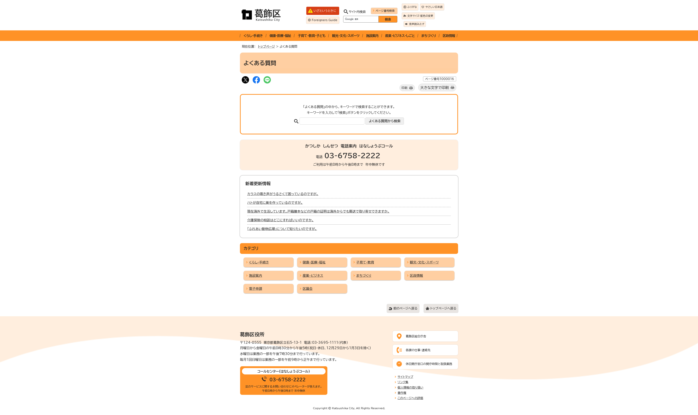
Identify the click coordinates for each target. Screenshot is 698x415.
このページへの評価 (410, 398)
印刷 (404, 87)
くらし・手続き (253, 35)
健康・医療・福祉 (280, 35)
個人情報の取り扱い (410, 387)
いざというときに (325, 10)
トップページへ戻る (443, 308)
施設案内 (372, 35)
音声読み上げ (416, 24)
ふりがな (412, 7)
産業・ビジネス (313, 275)
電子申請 (255, 288)
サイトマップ (405, 376)
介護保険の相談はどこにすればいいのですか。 (280, 220)
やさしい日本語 (434, 7)
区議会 (307, 288)
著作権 (402, 392)
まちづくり (428, 35)
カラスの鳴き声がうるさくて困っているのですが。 (282, 193)
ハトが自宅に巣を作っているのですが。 (275, 202)
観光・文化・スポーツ (345, 35)
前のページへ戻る (405, 308)
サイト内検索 (357, 11)
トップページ (266, 46)
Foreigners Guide (324, 20)
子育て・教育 (365, 262)
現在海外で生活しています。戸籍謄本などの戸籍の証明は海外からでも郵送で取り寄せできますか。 (318, 211)
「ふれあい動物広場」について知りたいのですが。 (282, 228)
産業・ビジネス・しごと (400, 35)
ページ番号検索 (385, 10)
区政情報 (449, 35)
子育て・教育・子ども (311, 35)
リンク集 (403, 382)
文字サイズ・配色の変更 (420, 16)
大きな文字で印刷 (434, 87)
